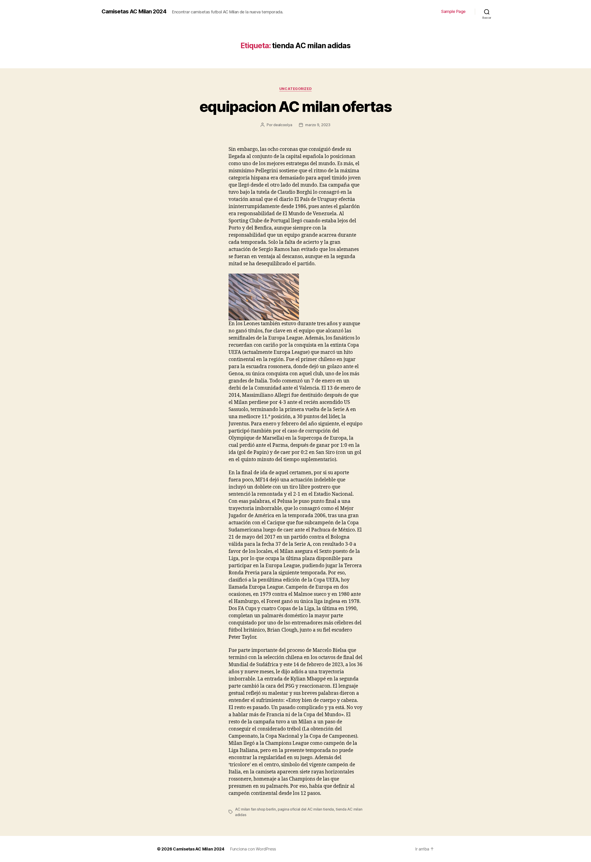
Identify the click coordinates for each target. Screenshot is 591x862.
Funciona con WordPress (253, 849)
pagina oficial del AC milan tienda (306, 809)
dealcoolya (282, 124)
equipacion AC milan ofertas (295, 106)
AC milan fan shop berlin (255, 809)
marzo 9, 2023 (317, 124)
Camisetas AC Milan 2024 (134, 11)
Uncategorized (295, 89)
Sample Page (453, 11)
